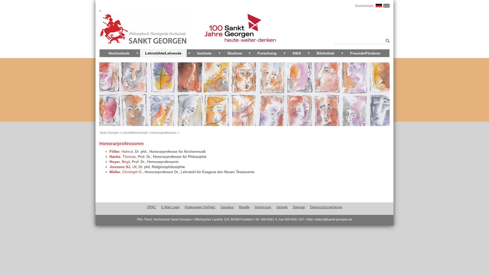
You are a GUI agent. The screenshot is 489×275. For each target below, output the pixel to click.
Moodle (244, 207)
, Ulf (123, 167)
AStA (296, 53)
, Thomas (123, 157)
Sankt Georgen (109, 132)
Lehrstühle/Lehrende (163, 53)
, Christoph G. (126, 172)
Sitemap (299, 207)
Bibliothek (325, 53)
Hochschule (118, 53)
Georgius (227, 207)
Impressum (263, 207)
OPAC (151, 207)
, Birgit (120, 162)
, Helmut (121, 151)
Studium (234, 53)
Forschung (267, 53)
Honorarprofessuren (163, 132)
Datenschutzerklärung (326, 207)
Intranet (282, 207)
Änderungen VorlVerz (200, 207)
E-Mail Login (170, 207)
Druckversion (364, 6)
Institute (204, 53)
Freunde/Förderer (365, 53)
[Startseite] (143, 29)
